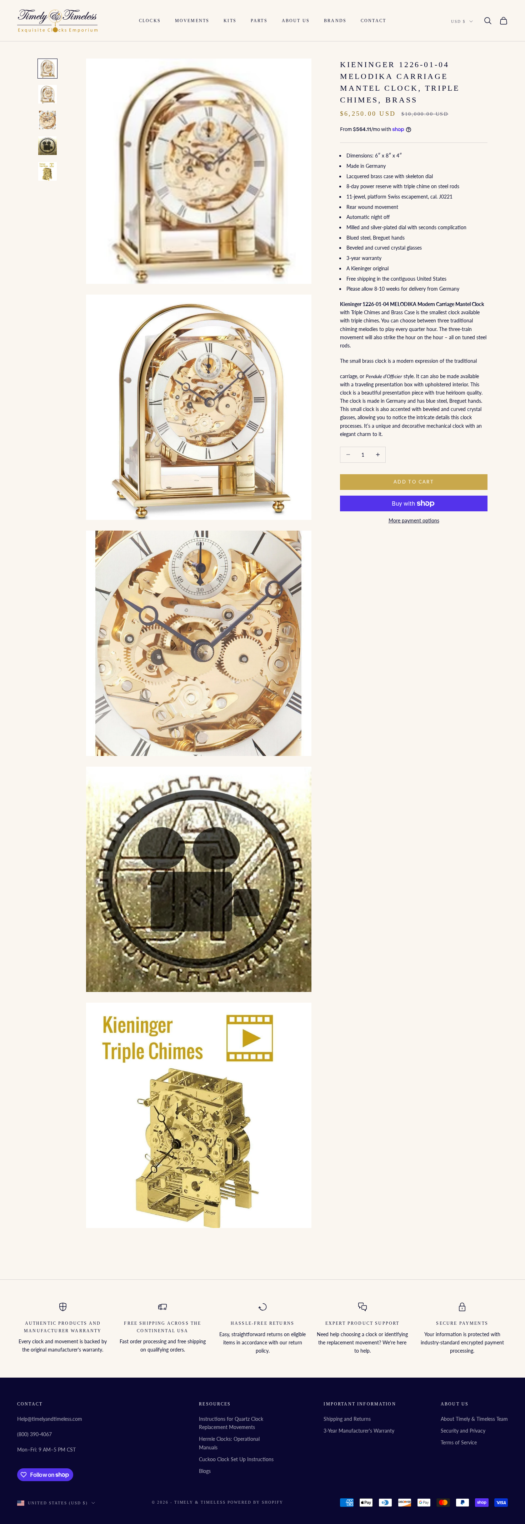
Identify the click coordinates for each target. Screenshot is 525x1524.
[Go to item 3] (48, 120)
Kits (230, 20)
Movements (192, 20)
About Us (296, 20)
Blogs (205, 1471)
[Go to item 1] (48, 69)
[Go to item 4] (48, 146)
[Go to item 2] (48, 94)
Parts (259, 20)
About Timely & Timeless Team (474, 1419)
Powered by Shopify (255, 1502)
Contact (373, 20)
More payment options (414, 520)
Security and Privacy (463, 1431)
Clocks (150, 20)
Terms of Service (459, 1442)
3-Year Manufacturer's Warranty (359, 1431)
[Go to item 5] (48, 171)
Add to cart (414, 482)
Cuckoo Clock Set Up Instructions (236, 1459)
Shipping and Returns (347, 1419)
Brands (335, 20)
